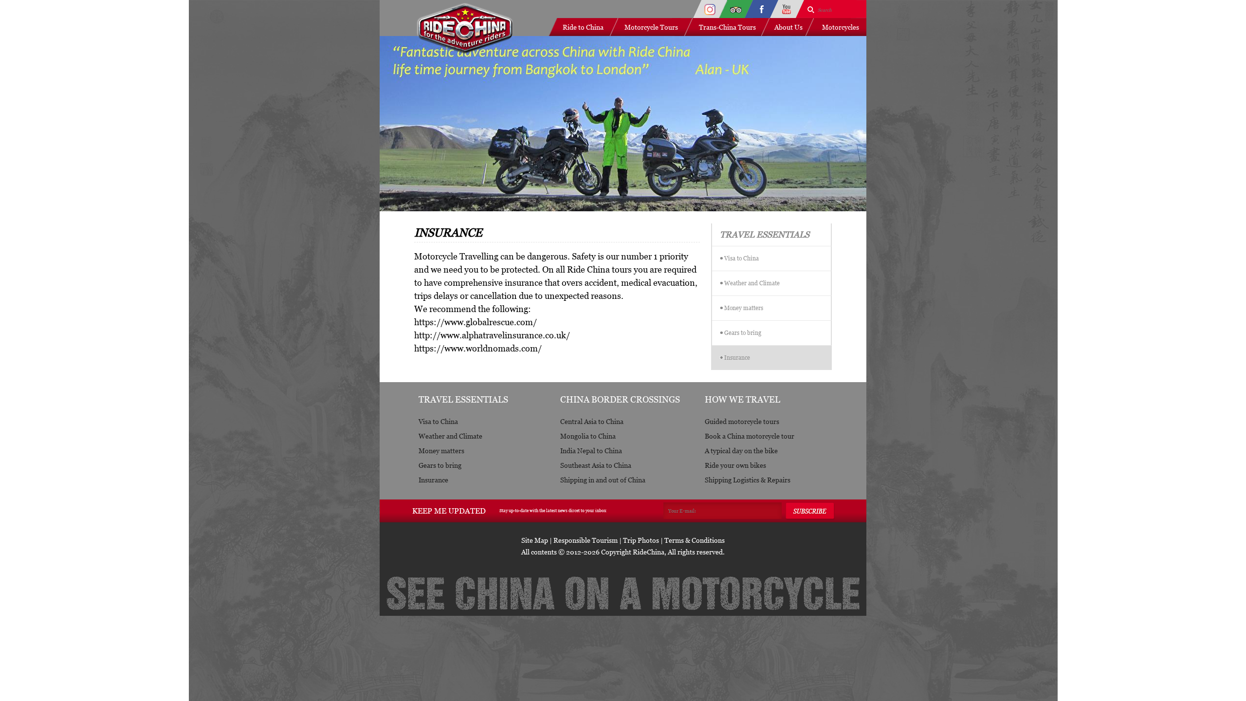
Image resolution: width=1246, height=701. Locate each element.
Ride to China (583, 27)
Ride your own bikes (735, 465)
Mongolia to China (588, 436)
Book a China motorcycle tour (749, 436)
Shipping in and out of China (602, 480)
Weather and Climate (752, 283)
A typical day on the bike (741, 450)
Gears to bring (742, 332)
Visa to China (741, 258)
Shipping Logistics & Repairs (747, 480)
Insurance (737, 357)
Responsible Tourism (585, 540)
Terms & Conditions (694, 540)
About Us (788, 27)
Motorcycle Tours (651, 27)
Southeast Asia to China (595, 465)
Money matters (743, 308)
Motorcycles (840, 27)
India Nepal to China (591, 450)
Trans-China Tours (727, 27)
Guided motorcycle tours (742, 421)
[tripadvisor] (736, 9)
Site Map (534, 540)
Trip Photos (641, 540)
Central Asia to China (591, 421)
